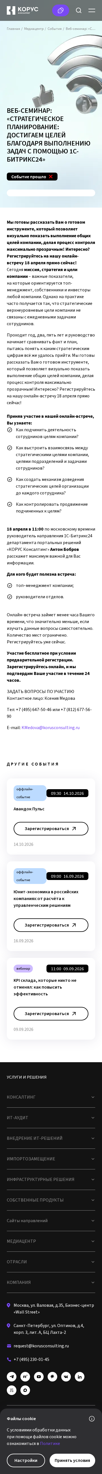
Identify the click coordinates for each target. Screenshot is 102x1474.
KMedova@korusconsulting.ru (51, 728)
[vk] (66, 1376)
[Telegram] (11, 1376)
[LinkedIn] (79, 1376)
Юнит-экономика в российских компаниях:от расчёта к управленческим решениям (46, 898)
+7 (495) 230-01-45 (31, 1359)
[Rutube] (25, 1376)
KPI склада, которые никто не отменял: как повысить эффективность (45, 987)
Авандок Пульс (29, 809)
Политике (50, 1443)
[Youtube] (39, 1376)
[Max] (25, 1390)
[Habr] (52, 1376)
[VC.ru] (11, 1390)
